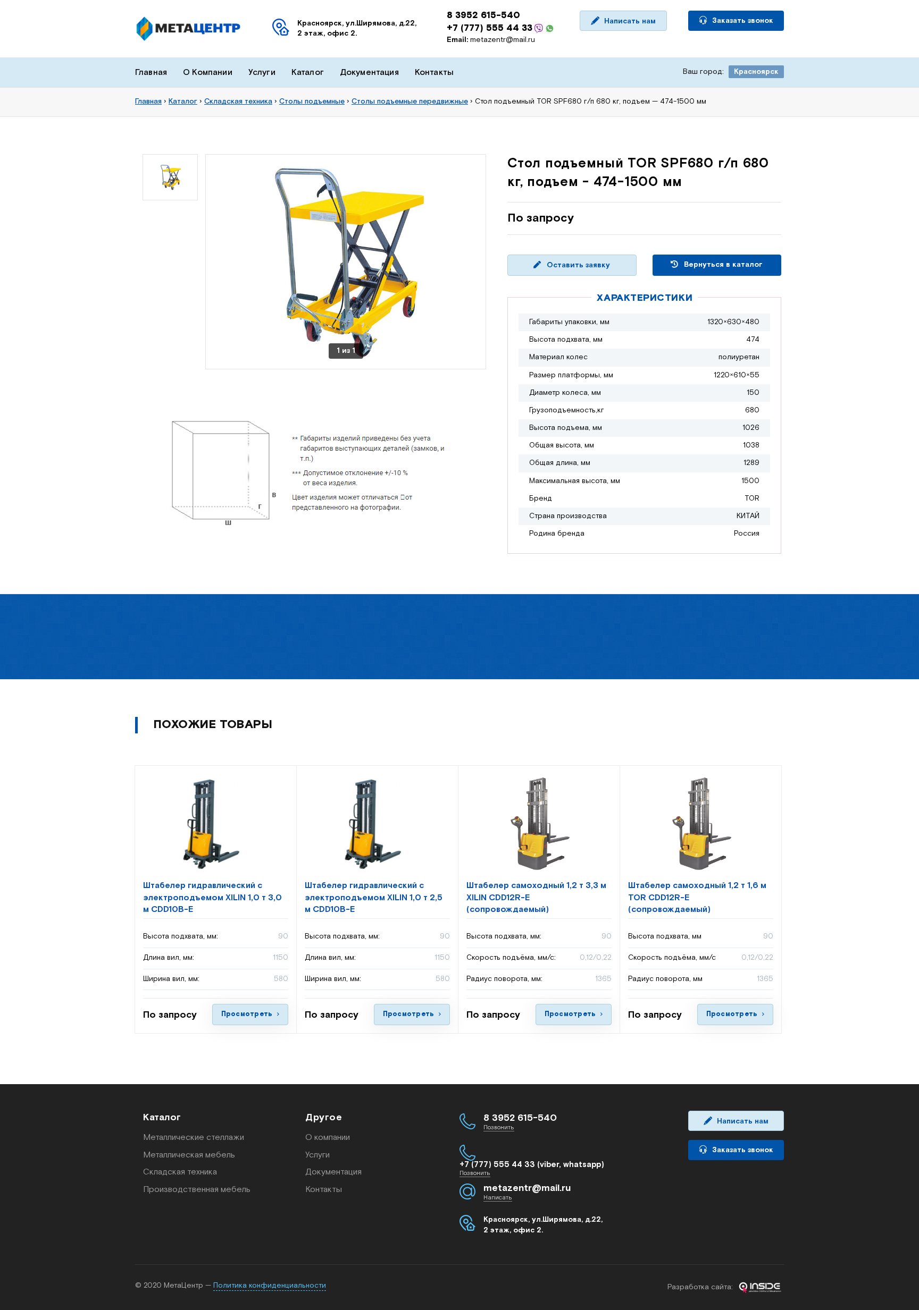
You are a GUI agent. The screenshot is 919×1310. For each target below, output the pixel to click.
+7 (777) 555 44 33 (489, 28)
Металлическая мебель (189, 1155)
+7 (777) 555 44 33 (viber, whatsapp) (532, 1165)
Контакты (434, 72)
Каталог (307, 72)
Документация (369, 72)
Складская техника (180, 1172)
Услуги (261, 72)
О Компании (207, 72)
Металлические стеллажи (193, 1137)
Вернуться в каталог (722, 264)
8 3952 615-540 (483, 15)
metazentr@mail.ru (491, 40)
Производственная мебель (196, 1189)
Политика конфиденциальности (269, 1285)
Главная (151, 72)
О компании (327, 1137)
